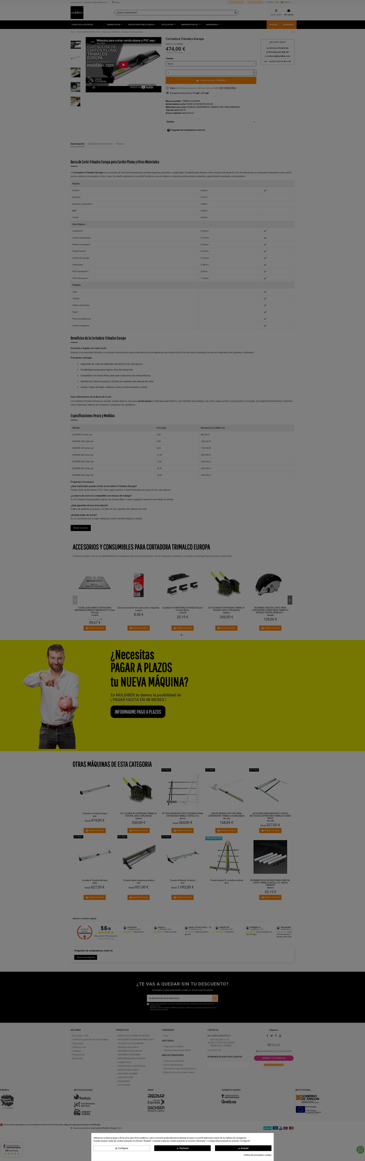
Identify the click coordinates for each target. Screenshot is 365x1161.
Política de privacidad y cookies (257, 1155)
